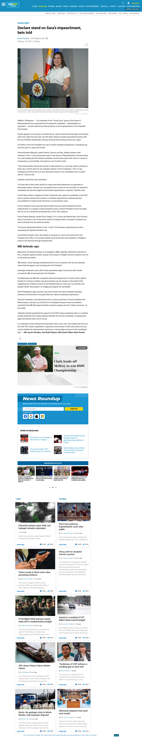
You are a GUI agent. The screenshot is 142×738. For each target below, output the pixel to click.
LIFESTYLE (104, 6)
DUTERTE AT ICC (72, 13)
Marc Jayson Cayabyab (67, 624)
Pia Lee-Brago (24, 672)
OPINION (51, 6)
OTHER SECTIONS (133, 6)
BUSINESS (73, 6)
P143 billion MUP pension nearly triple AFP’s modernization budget (35, 620)
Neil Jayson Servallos (67, 533)
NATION (59, 6)
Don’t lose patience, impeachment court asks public (71, 527)
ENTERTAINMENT (92, 6)
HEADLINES (42, 6)
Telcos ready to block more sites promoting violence (34, 573)
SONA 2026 (61, 13)
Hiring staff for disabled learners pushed (70, 553)
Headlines (23, 23)
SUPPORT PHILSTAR (132, 9)
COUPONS (121, 6)
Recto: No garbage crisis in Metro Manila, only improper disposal (35, 713)
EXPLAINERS (112, 13)
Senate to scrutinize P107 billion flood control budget (72, 618)
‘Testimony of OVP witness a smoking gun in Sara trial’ (73, 665)
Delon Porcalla (23, 38)
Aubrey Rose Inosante (26, 625)
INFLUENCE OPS (101, 13)
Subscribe (135, 3)
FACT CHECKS (123, 13)
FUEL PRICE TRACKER (87, 13)
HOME (35, 6)
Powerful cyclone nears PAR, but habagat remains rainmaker (35, 527)
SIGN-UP (73, 409)
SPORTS (82, 6)
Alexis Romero (24, 719)
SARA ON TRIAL (50, 13)
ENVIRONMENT (135, 13)
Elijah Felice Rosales (26, 579)
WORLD (66, 6)
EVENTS (113, 6)
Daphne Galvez (65, 671)
